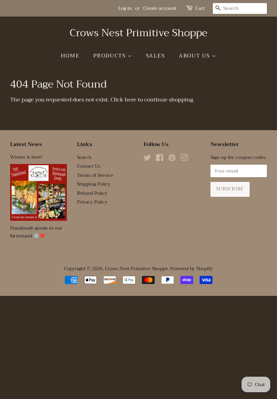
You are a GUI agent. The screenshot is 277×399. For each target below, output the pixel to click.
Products (110, 56)
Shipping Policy (93, 184)
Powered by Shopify (191, 269)
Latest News (26, 144)
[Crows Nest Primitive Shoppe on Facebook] (159, 159)
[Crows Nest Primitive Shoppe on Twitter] (147, 159)
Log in (125, 8)
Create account (159, 8)
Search (84, 157)
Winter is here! (26, 157)
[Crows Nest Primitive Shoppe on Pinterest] (172, 159)
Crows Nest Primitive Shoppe (138, 33)
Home (70, 56)
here (130, 99)
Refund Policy (92, 193)
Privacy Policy (92, 202)
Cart (200, 8)
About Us (195, 56)
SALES (155, 56)
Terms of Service (95, 175)
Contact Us (88, 166)
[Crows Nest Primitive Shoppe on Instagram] (184, 159)
